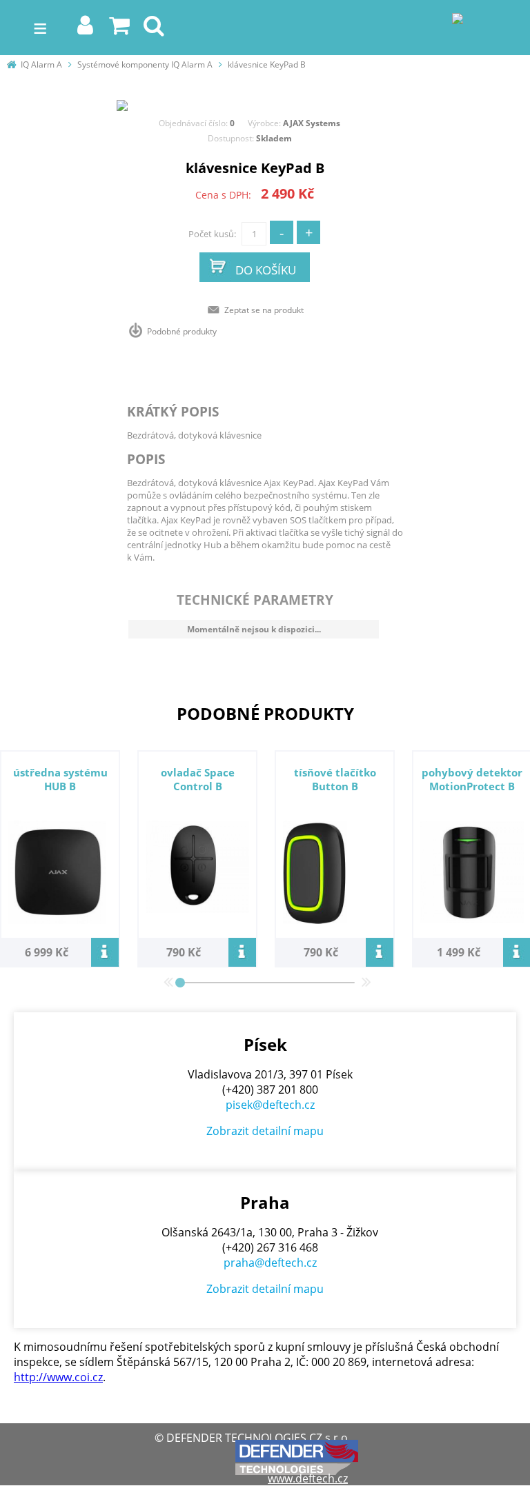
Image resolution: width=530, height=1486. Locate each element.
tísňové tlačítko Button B (335, 779)
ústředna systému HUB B (60, 779)
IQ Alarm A (41, 64)
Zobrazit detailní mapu (265, 1130)
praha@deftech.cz (270, 1262)
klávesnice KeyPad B (267, 64)
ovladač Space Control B (198, 779)
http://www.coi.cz (58, 1377)
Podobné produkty (182, 331)
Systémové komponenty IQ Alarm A (145, 64)
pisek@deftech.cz (270, 1104)
